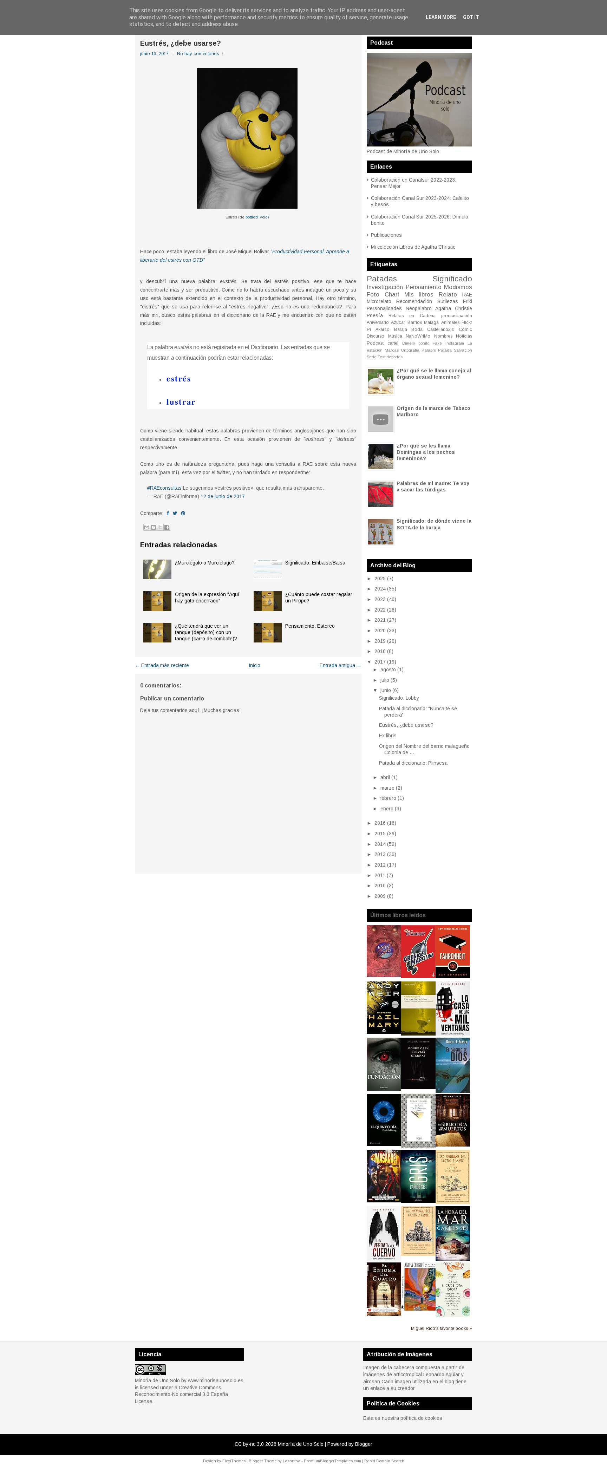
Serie (372, 357)
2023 (380, 599)
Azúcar (398, 322)
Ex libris (388, 735)
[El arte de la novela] (418, 1146)
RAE (467, 295)
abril (385, 777)
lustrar (181, 401)
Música (395, 336)
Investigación (385, 287)
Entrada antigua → (340, 665)
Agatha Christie (453, 308)
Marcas (392, 350)
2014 (380, 844)
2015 (380, 833)
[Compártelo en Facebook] (168, 513)
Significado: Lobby (399, 698)
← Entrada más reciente (162, 665)
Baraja (400, 329)
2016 (380, 823)
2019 (380, 641)
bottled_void (257, 217)
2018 (380, 651)
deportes (394, 357)
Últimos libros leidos (398, 915)
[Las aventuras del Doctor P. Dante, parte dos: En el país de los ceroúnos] (453, 1202)
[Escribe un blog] (153, 527)
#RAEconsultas (164, 488)
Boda (417, 329)
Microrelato (379, 301)
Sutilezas (447, 301)
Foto (373, 294)
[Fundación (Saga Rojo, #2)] (384, 1089)
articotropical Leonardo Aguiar (426, 1374)
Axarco (383, 329)
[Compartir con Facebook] (166, 527)
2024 (380, 589)
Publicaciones (386, 235)
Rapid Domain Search (384, 1461)
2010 (380, 885)
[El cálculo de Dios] (453, 1091)
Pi (369, 329)
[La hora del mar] (453, 1259)
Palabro (429, 350)
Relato (448, 294)
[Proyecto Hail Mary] (384, 1032)
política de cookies (421, 1418)
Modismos (458, 287)
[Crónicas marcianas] (418, 976)
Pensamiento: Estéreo (310, 626)
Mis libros (419, 294)
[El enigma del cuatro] (384, 1314)
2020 (380, 630)
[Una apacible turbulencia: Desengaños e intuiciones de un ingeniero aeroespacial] (418, 1034)
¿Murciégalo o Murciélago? (205, 563)
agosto (388, 669)
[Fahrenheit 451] (453, 976)
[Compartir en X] (160, 527)
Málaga (431, 322)
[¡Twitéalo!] (175, 513)
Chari (392, 294)
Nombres (443, 336)
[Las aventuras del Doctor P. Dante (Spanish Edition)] (418, 1254)
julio (384, 680)
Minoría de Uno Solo (301, 1444)
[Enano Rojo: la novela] (384, 975)
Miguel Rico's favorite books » (441, 1328)
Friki (467, 301)
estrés (179, 378)
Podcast (375, 343)
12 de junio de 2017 (223, 496)
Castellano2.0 (440, 329)
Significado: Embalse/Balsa (315, 563)
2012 (380, 865)
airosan (371, 1381)
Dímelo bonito (415, 343)
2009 (380, 896)
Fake (437, 343)
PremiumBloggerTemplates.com (332, 1461)
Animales (450, 322)
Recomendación (414, 301)
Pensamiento (424, 287)
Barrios (414, 322)
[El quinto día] (384, 1144)
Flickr (467, 322)
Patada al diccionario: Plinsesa (413, 763)
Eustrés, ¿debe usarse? (180, 43)
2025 (380, 578)
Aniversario (378, 322)
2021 (380, 620)
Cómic (465, 329)
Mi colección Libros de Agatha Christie (413, 247)
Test (381, 357)
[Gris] (418, 1201)
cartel (392, 343)
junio (385, 690)
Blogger (363, 1444)
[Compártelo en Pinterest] (183, 513)
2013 (380, 854)
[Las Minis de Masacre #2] (384, 1200)
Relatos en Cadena (412, 315)
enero (386, 808)
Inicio (254, 665)
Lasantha (291, 1461)
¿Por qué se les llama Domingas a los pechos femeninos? (426, 452)
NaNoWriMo (418, 336)
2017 (380, 662)
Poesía (375, 315)
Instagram (454, 343)
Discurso (375, 336)
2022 (380, 610)
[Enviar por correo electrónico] (146, 527)
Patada (445, 350)
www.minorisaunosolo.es (215, 1380)
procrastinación (456, 315)
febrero (388, 798)
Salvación (463, 350)
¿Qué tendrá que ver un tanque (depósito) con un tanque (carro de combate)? (206, 632)
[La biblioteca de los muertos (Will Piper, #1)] (453, 1145)
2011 (379, 875)
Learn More (441, 17)
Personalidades (384, 308)
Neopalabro (419, 308)
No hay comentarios (198, 53)
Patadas (382, 278)
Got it (471, 17)
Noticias (464, 336)
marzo (387, 788)
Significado (452, 278)
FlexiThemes (234, 1461)
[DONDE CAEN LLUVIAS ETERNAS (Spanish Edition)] (418, 1087)
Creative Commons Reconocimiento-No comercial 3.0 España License (181, 1394)
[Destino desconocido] (418, 1309)
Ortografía (410, 350)
